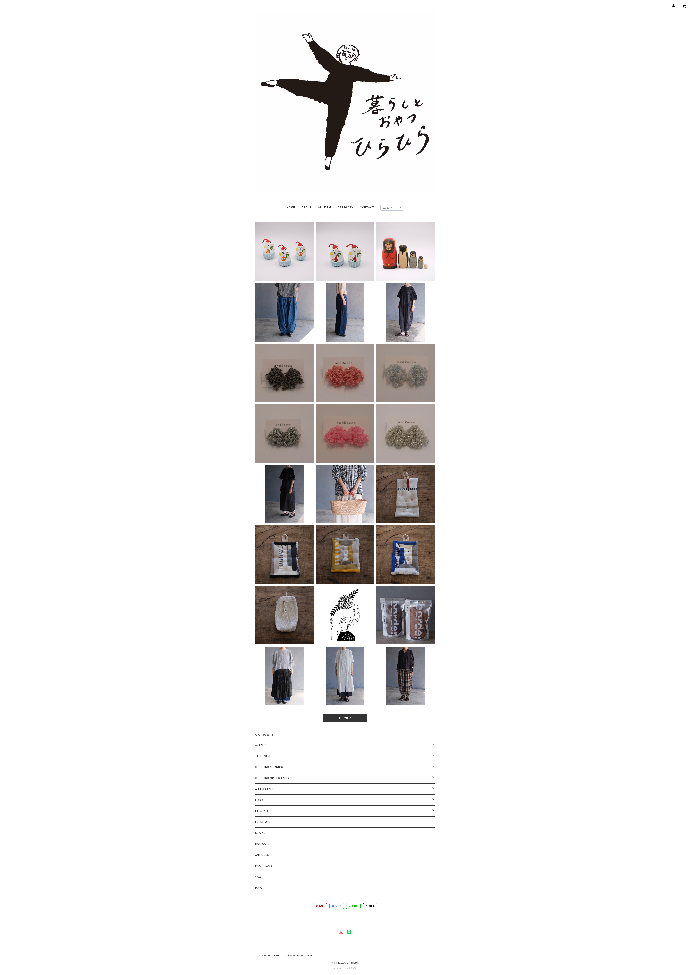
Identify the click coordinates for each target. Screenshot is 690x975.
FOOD (259, 799)
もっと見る (345, 718)
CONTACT (367, 207)
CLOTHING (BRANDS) (269, 767)
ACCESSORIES (264, 788)
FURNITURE (262, 821)
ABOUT (307, 207)
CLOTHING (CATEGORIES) (272, 778)
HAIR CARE (262, 843)
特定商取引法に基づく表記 (298, 955)
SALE (258, 876)
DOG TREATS (264, 865)
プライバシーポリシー (268, 955)
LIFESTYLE (262, 810)
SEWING (260, 832)
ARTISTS (261, 745)
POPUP (259, 887)
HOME (291, 207)
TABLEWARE (263, 756)
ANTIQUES (262, 854)
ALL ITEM (324, 207)
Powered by (341, 968)
